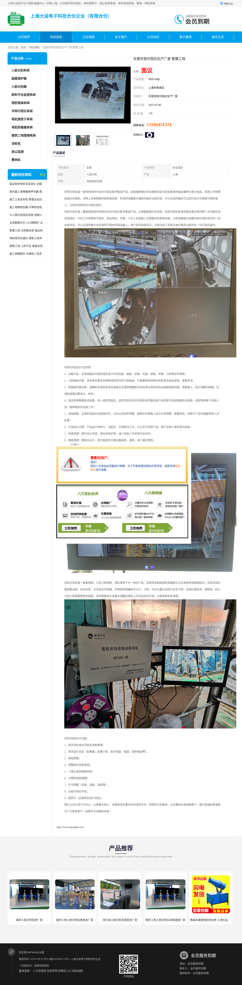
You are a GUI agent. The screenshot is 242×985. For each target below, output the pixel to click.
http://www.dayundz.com (70, 827)
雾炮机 (16, 159)
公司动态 (153, 37)
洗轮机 (16, 143)
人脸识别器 (19, 86)
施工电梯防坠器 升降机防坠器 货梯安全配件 (27, 207)
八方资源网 (39, 970)
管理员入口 (64, 970)
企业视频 (88, 37)
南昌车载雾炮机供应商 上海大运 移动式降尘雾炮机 (174, 920)
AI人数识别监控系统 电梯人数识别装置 (27, 215)
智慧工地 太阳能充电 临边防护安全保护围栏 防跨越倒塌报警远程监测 (27, 230)
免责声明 (52, 970)
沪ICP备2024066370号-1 (57, 959)
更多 (42, 174)
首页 (23, 47)
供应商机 (56, 37)
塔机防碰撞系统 (22, 127)
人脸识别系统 (21, 70)
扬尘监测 (18, 151)
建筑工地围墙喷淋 (24, 135)
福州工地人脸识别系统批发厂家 (29, 920)
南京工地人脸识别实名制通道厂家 (120, 920)
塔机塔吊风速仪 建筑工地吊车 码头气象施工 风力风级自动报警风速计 (27, 238)
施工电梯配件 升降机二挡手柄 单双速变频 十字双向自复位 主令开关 (27, 253)
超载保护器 (19, 78)
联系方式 (218, 37)
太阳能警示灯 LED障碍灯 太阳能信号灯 (27, 222)
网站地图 (77, 970)
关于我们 (121, 37)
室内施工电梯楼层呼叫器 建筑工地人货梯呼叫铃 (27, 191)
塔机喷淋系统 (21, 103)
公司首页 (24, 37)
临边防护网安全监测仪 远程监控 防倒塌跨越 (27, 183)
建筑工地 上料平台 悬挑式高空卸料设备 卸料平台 (27, 246)
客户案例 (185, 37)
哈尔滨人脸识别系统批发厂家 (74, 920)
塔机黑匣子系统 (22, 119)
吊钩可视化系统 (22, 111)
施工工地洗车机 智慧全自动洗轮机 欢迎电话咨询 (27, 199)
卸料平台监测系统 (24, 94)
